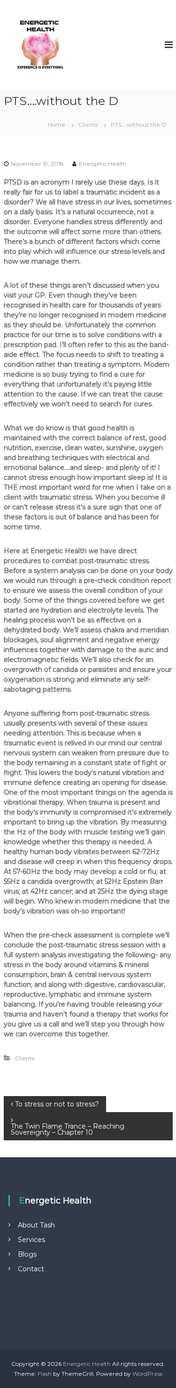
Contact (31, 1269)
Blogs (27, 1254)
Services (31, 1239)
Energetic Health (103, 163)
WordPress (147, 1373)
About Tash (36, 1225)
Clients (88, 124)
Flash (45, 1373)
